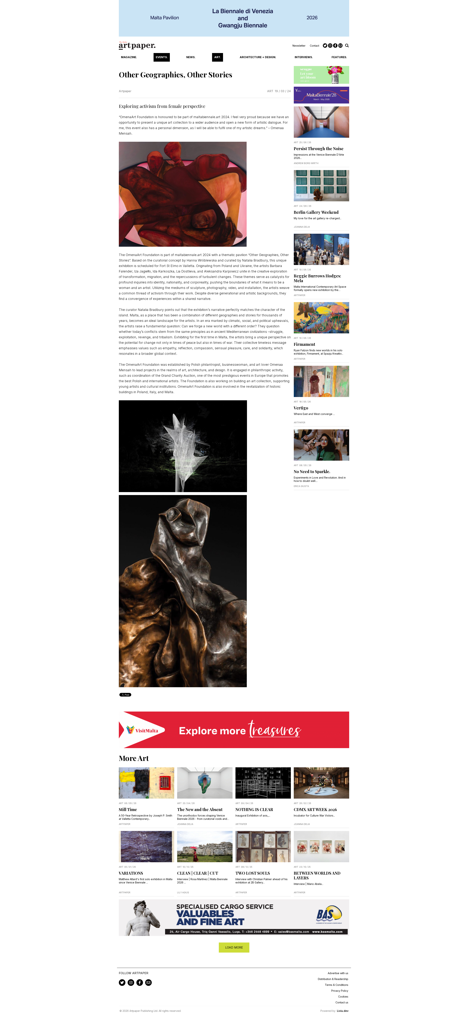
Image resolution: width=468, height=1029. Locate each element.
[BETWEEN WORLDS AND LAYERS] (321, 846)
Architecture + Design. (258, 57)
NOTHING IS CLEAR (254, 809)
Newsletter (298, 45)
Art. (217, 57)
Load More (234, 947)
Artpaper (125, 91)
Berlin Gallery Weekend (316, 212)
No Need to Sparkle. (312, 471)
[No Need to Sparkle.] (321, 445)
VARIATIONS (131, 873)
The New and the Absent (199, 809)
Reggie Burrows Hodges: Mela (317, 278)
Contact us (341, 1002)
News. (190, 57)
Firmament (304, 344)
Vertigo (301, 408)
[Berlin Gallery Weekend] (321, 185)
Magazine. (129, 57)
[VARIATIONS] (146, 846)
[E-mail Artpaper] (340, 45)
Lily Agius (183, 892)
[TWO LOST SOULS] (263, 846)
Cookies (343, 996)
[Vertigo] (321, 381)
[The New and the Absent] (205, 783)
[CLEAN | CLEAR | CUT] (205, 846)
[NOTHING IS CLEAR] (263, 783)
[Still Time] (146, 783)
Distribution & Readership (333, 979)
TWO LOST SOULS (252, 873)
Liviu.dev (342, 1010)
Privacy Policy (339, 990)
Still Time (128, 809)
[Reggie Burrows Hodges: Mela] (321, 249)
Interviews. (304, 57)
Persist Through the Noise (319, 148)
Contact (314, 45)
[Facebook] (335, 45)
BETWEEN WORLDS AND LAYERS (317, 875)
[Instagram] (330, 45)
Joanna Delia (302, 226)
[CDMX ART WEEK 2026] (321, 783)
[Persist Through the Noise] (321, 122)
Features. (339, 57)
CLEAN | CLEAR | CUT (197, 873)
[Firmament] (321, 317)
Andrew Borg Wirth (306, 163)
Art (270, 91)
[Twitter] (325, 45)
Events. (162, 57)
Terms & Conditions (336, 984)
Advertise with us (338, 973)
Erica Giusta (301, 486)
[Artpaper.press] (137, 45)
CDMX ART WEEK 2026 (315, 809)
